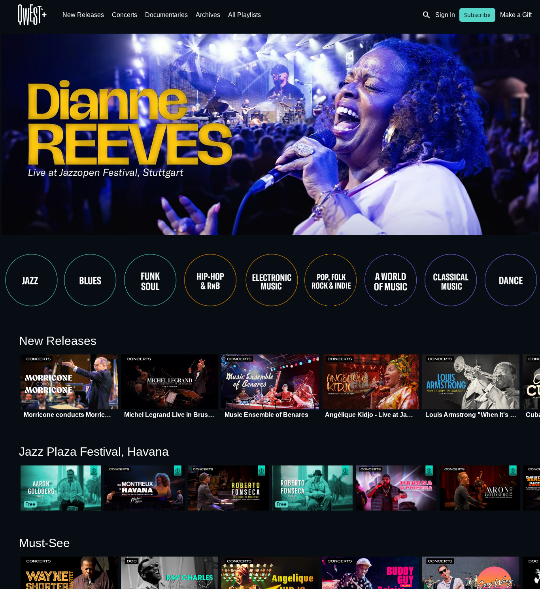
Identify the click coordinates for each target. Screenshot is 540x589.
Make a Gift (516, 14)
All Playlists (244, 14)
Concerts (124, 14)
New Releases (83, 14)
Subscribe (477, 15)
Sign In (445, 14)
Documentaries (166, 14)
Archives (208, 14)
